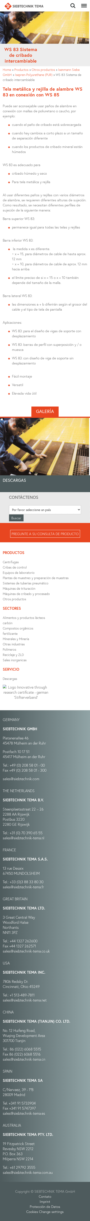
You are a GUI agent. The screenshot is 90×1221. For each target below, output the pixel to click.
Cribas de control (15, 567)
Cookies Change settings (45, 1211)
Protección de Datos (45, 1206)
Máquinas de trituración (19, 588)
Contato (45, 1196)
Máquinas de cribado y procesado (26, 594)
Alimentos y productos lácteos (24, 617)
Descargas (10, 678)
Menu (83, 3)
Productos (21, 69)
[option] (45, 454)
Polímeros (9, 649)
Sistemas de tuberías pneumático (25, 583)
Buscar (73, 3)
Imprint (45, 1201)
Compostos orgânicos (18, 628)
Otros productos (43, 69)
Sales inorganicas (15, 660)
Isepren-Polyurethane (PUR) (33, 74)
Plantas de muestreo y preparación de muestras (36, 578)
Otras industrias (14, 644)
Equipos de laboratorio (19, 572)
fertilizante (10, 633)
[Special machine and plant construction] (24, 6)
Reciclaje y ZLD (13, 654)
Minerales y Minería (16, 639)
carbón (7, 623)
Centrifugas (11, 562)
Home (7, 69)
